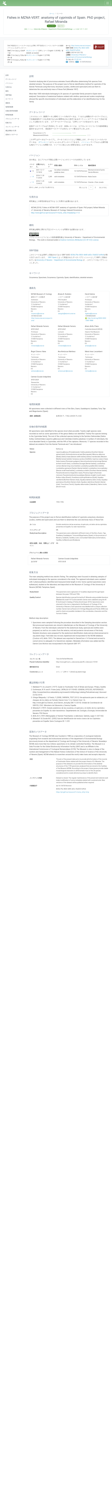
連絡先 (7, 103)
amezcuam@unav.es (65, 371)
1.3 (33, 182)
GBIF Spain (52, 257)
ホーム (51, 13)
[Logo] (4, 3)
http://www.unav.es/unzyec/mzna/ (83, 45)
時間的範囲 (9, 115)
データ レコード (11, 79)
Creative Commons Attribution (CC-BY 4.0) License (79, 240)
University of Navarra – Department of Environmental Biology (59, 260)
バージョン (9, 83)
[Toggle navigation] (108, 3)
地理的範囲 (9, 107)
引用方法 (8, 87)
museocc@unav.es (37, 313)
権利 (7, 91)
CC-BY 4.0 (77, 59)
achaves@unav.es (37, 371)
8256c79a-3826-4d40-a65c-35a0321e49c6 (87, 255)
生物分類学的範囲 (11, 111)
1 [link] (90, 187)
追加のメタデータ (11, 134)
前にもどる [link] (83, 187)
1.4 (33, 176)
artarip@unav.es (90, 346)
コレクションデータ (12, 127)
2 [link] (95, 187)
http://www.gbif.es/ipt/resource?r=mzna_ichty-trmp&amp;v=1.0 (55, 213)
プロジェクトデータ (12, 119)
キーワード (9, 99)
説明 (7, 75)
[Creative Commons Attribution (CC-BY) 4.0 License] (34, 234)
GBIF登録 (8, 95)
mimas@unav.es (91, 371)
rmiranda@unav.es (37, 346)
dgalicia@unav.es (91, 313)
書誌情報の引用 (10, 130)
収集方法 (8, 123)
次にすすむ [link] (103, 187)
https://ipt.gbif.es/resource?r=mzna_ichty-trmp (72, 792)
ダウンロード (33, 51)
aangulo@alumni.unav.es (66, 313)
